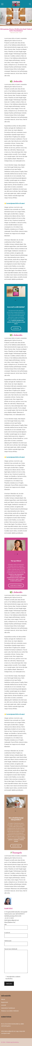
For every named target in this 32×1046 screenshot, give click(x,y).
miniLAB (3, 1005)
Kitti (20, 32)
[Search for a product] (30, 4)
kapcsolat (22, 1031)
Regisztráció (4, 1002)
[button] (15, 300)
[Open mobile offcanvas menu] (2, 4)
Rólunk (3, 999)
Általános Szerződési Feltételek (10, 1011)
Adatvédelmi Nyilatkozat (8, 1008)
